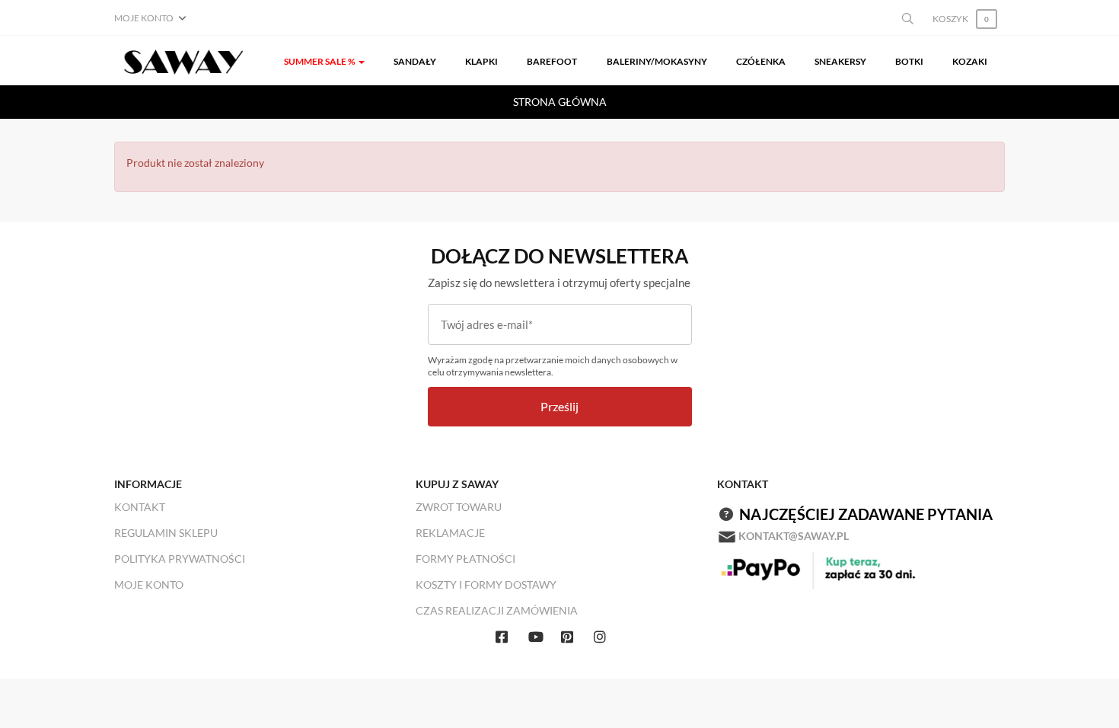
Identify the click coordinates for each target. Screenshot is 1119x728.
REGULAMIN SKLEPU (166, 532)
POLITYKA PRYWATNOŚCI (179, 558)
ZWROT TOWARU (459, 506)
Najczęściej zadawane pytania (866, 514)
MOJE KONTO (148, 584)
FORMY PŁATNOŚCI (465, 558)
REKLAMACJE (450, 532)
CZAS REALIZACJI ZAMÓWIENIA (497, 610)
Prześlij (559, 406)
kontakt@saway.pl (793, 535)
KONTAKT (139, 506)
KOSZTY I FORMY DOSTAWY (486, 584)
